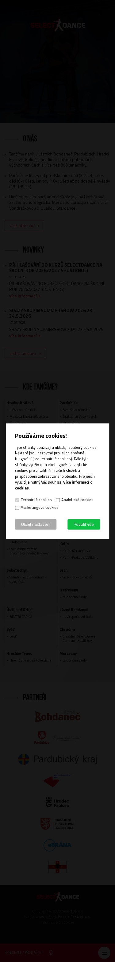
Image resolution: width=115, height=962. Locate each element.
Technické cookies (36, 500)
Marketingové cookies (40, 507)
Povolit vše (84, 524)
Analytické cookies (77, 500)
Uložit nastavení (35, 524)
